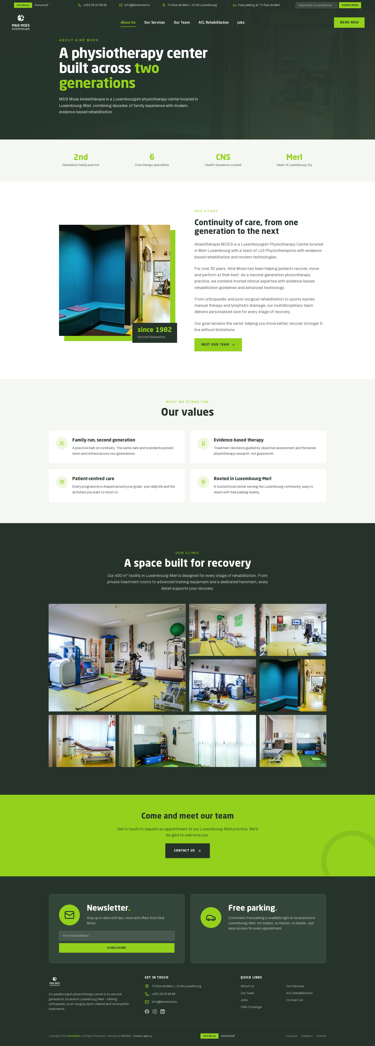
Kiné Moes (23, 5)
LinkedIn (321, 1036)
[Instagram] (155, 1011)
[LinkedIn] (162, 1011)
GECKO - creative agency (136, 1036)
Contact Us (184, 850)
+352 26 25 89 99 (95, 5)
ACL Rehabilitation (299, 993)
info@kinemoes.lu (137, 5)
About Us (247, 986)
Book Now (349, 22)
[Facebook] (147, 1011)
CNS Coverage (251, 1007)
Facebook (292, 1036)
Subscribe (350, 5)
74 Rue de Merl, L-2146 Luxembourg (192, 5)
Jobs (244, 1000)
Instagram (307, 1036)
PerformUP (42, 5)
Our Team (247, 993)
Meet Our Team (215, 344)
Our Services (295, 986)
